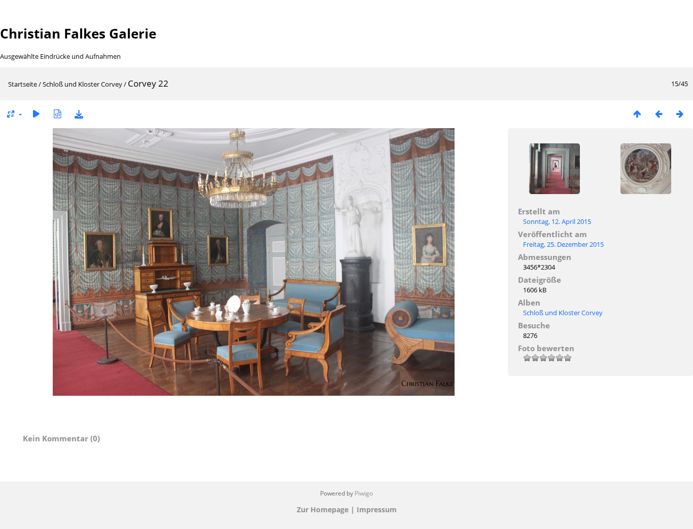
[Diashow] (36, 114)
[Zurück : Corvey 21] (658, 114)
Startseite (22, 84)
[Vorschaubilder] (637, 114)
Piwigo (364, 493)
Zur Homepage (323, 509)
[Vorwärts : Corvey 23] (679, 114)
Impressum (377, 509)
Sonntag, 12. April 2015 (557, 221)
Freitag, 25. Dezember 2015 (563, 244)
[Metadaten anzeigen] (57, 114)
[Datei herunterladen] (78, 114)
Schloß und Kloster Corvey (82, 84)
